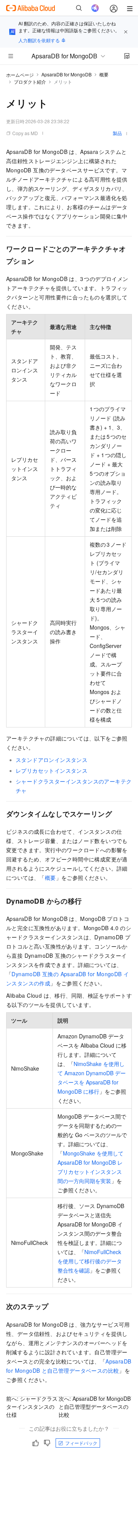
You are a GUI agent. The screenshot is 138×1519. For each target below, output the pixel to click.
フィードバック (81, 1443)
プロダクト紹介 (30, 81)
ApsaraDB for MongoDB (66, 74)
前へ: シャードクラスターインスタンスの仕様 (32, 1406)
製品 (117, 133)
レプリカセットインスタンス (51, 770)
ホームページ (20, 74)
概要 (103, 74)
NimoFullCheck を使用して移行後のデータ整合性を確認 (90, 1261)
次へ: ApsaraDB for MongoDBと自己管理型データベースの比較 (95, 1406)
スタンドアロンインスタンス (51, 760)
